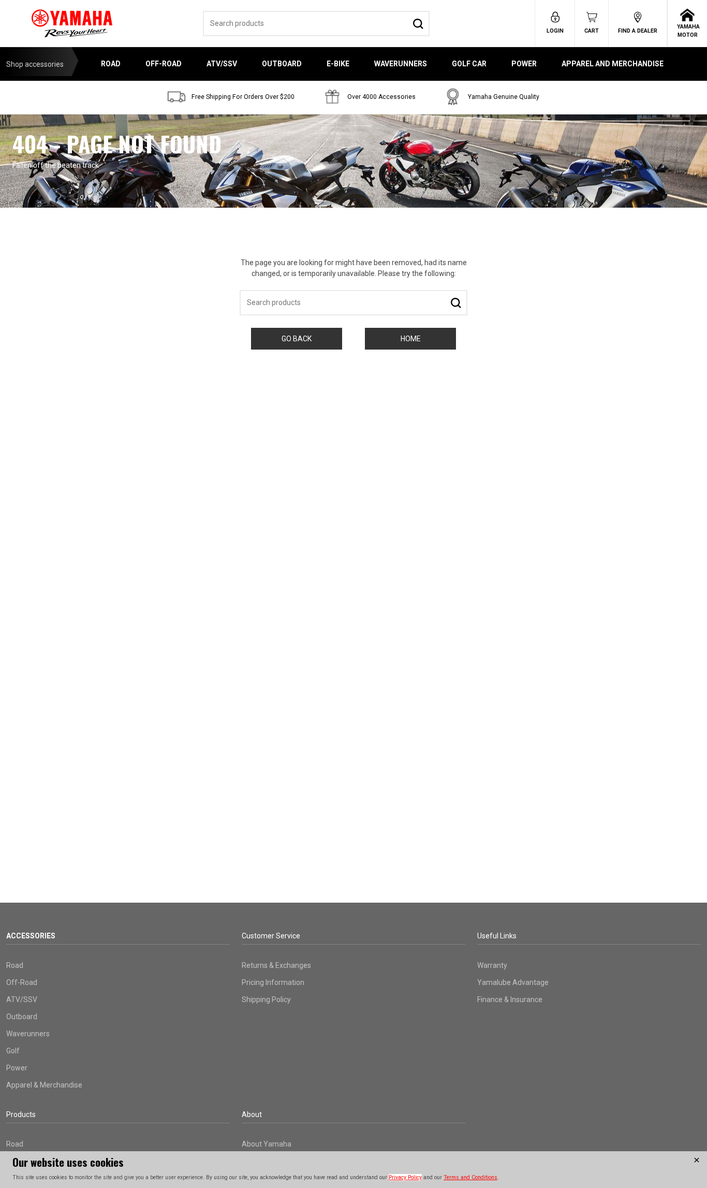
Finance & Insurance (509, 999)
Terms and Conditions (470, 1177)
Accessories (30, 936)
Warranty (492, 965)
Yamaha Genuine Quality (503, 96)
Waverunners (400, 64)
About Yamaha (266, 1144)
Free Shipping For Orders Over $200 (243, 96)
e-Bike (338, 64)
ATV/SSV (222, 64)
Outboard (282, 64)
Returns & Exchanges (276, 965)
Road (111, 64)
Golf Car (469, 64)
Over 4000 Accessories (381, 96)
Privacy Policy (405, 1177)
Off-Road (163, 64)
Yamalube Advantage (513, 982)
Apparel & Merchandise (44, 1085)
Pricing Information (273, 982)
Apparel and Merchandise (613, 64)
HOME (411, 339)
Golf (13, 1051)
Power (524, 64)
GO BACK (297, 339)
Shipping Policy (266, 999)
